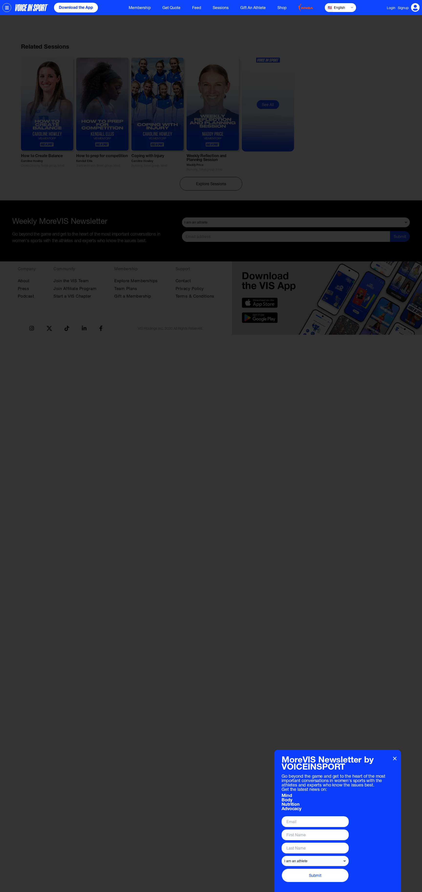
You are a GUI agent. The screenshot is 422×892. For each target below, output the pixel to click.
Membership (140, 8)
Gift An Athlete (253, 8)
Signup (403, 8)
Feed (196, 8)
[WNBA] (305, 7)
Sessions (221, 8)
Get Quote (171, 8)
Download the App (76, 8)
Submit (315, 875)
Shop (281, 8)
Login (391, 8)
